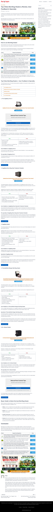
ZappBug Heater (7, 91)
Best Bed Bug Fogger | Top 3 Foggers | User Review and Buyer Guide (8, 496)
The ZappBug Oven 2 (7, 87)
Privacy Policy (25, 507)
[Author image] (1, 11)
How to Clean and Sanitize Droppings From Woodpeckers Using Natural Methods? (44, 26)
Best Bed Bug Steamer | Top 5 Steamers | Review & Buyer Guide (28, 496)
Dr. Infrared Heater (7, 95)
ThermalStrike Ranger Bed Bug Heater (10, 93)
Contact (50, 1)
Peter (4, 11)
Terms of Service (31, 507)
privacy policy (20, 125)
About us (40, 1)
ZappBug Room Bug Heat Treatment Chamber (12, 89)
